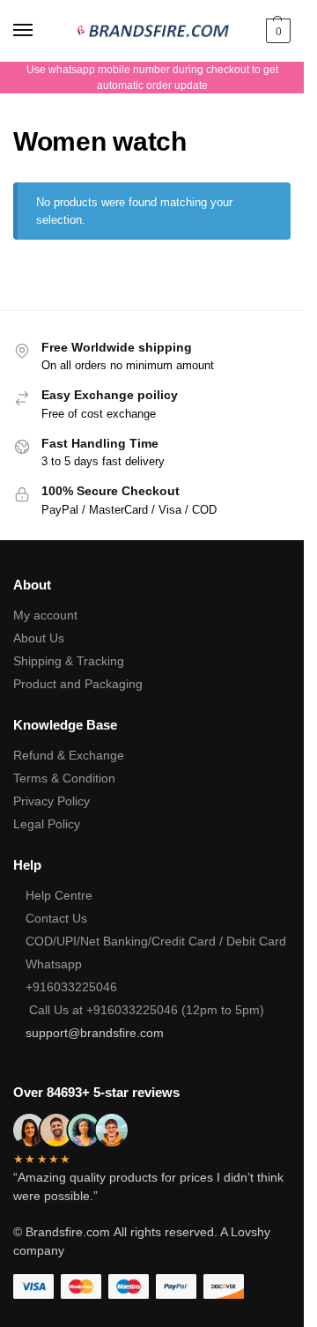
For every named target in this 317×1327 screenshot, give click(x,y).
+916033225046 (71, 987)
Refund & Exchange (68, 755)
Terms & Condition (64, 778)
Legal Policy (46, 824)
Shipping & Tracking (68, 661)
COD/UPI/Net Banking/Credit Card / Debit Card (158, 941)
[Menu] (39, 31)
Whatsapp (54, 964)
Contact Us (56, 918)
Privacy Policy (51, 801)
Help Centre (59, 895)
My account (45, 615)
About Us (38, 638)
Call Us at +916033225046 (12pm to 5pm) (145, 1010)
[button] (276, 31)
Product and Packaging (78, 684)
